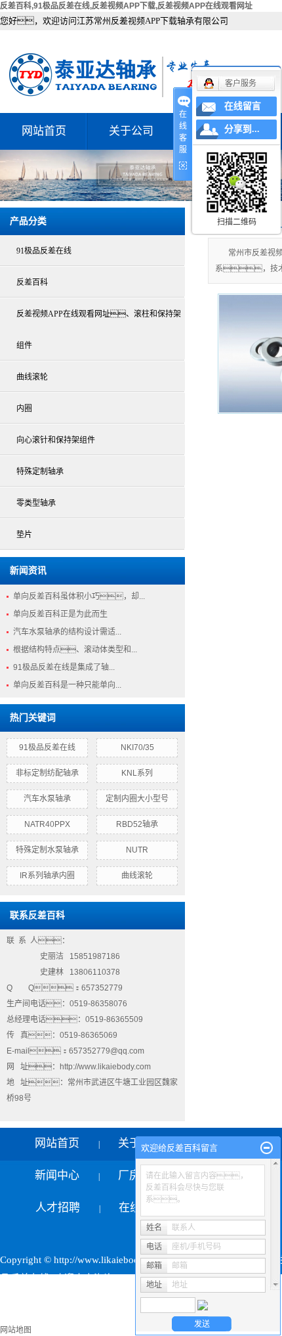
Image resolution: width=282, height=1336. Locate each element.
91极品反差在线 (43, 251)
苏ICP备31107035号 (43, 1296)
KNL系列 (137, 773)
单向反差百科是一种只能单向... (67, 685)
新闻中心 (57, 1175)
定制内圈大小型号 (137, 798)
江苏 (133, 1315)
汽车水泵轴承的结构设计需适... (67, 631)
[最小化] (266, 1148)
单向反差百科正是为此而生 (60, 614)
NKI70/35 (137, 747)
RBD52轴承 (137, 824)
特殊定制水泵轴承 (47, 850)
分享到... (242, 129)
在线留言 (242, 106)
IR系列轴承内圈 (47, 875)
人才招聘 (57, 1207)
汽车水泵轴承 (47, 798)
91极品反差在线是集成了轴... (64, 667)
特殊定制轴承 (40, 471)
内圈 (24, 408)
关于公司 (131, 131)
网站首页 (44, 131)
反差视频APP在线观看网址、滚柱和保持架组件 (98, 329)
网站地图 (15, 1330)
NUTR (137, 850)
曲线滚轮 (32, 377)
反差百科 (32, 282)
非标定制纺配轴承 (47, 773)
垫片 (24, 534)
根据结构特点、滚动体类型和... (75, 649)
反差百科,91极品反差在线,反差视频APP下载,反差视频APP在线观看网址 (126, 6)
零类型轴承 (36, 503)
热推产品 (19, 1315)
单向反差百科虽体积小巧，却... (79, 596)
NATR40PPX (47, 824)
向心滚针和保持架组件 (55, 440)
